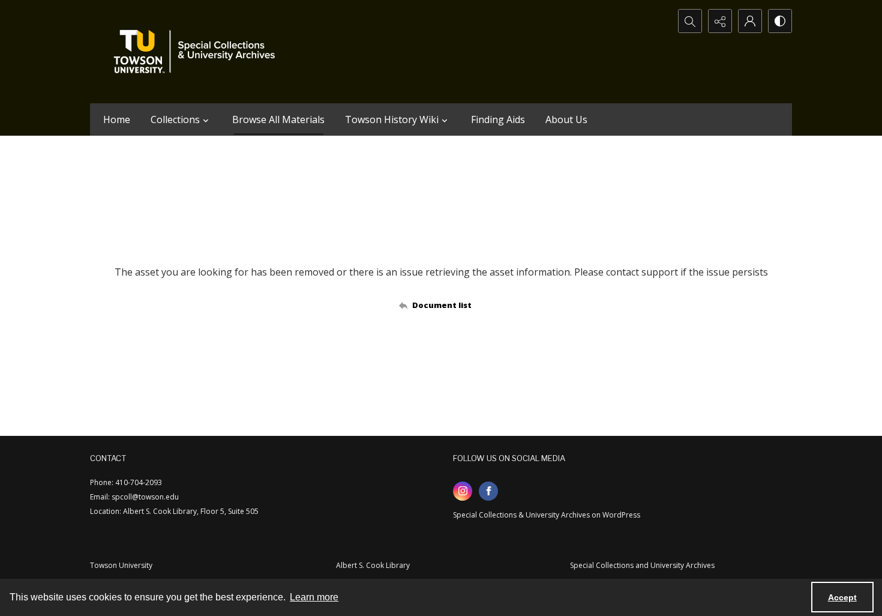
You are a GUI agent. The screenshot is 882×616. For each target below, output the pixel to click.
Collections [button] (175, 119)
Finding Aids (498, 119)
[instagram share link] (462, 491)
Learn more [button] (314, 597)
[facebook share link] (488, 491)
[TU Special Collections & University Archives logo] (198, 51)
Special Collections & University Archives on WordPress (546, 515)
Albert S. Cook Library (373, 565)
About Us (566, 119)
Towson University (121, 565)
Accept (842, 597)
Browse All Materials (278, 119)
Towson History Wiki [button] (392, 119)
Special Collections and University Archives (642, 565)
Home (116, 119)
